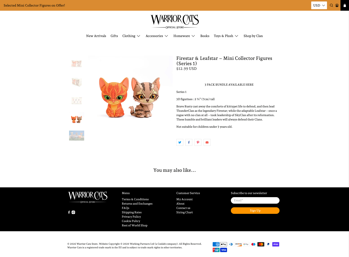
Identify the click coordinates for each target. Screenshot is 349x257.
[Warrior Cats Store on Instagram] (73, 213)
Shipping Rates (132, 212)
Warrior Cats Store (87, 243)
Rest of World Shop (134, 225)
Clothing (128, 36)
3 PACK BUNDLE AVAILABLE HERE (229, 84)
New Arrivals (96, 36)
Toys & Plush (223, 36)
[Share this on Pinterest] (197, 142)
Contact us (183, 208)
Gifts (114, 36)
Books (204, 36)
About (180, 203)
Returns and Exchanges (137, 203)
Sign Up (255, 210)
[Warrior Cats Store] (175, 21)
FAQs (125, 208)
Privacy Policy (131, 216)
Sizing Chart (184, 212)
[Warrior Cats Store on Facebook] (69, 213)
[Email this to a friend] (207, 142)
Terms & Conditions (135, 199)
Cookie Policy (131, 221)
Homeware (181, 36)
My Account (184, 199)
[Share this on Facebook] (188, 142)
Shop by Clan (253, 36)
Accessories (154, 36)
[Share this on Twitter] (179, 142)
